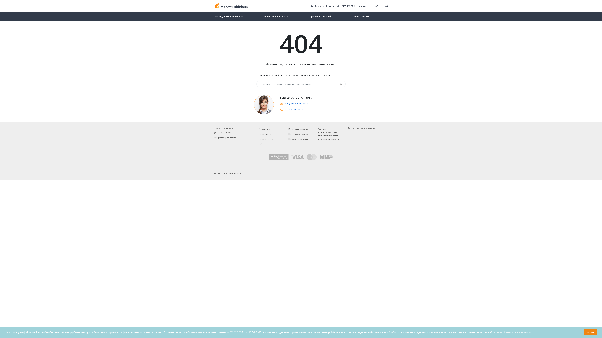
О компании (264, 129)
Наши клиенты (265, 134)
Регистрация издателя (361, 128)
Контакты (363, 6)
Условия (322, 129)
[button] (580, 332)
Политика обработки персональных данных (329, 134)
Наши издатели (266, 139)
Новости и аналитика (298, 139)
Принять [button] (590, 332)
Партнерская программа (329, 139)
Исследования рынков (298, 129)
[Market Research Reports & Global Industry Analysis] (231, 5)
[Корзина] (386, 6)
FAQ (376, 6)
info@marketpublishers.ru (322, 6)
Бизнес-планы (361, 16)
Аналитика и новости (276, 16)
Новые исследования (298, 134)
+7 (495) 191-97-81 (347, 6)
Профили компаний (320, 16)
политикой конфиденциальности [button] (512, 332)
